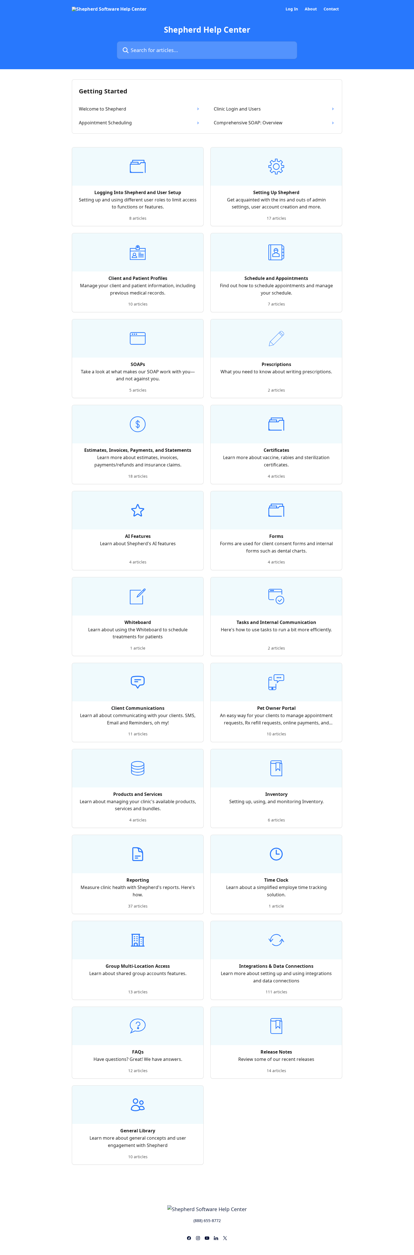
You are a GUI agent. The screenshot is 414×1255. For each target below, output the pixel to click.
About (311, 9)
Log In (292, 9)
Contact (331, 9)
